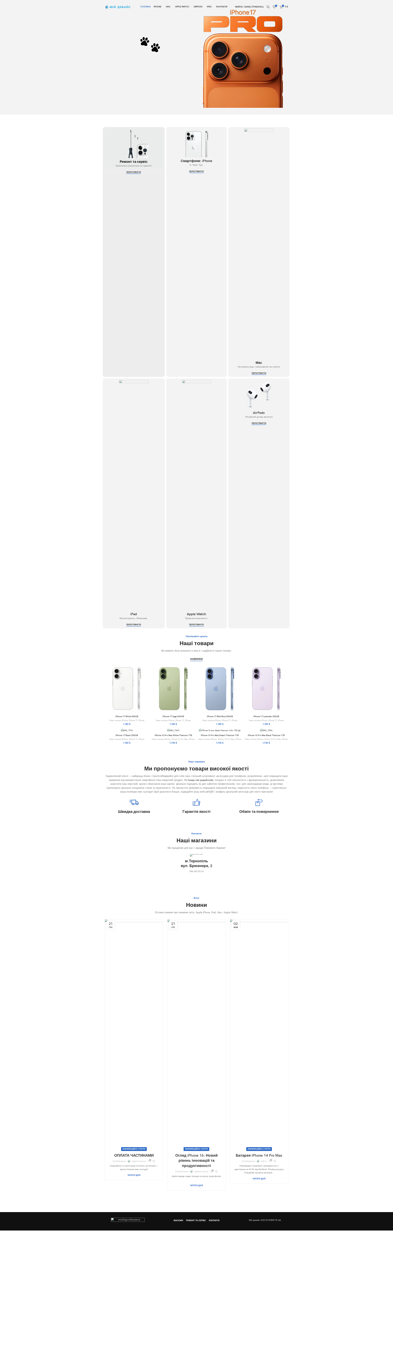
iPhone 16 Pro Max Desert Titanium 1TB (220, 735)
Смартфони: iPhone (196, 161)
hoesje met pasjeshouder (200, 780)
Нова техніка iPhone (118, 720)
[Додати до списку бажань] (146, 682)
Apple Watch (196, 614)
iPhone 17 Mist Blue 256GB (220, 716)
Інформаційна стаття (134, 1149)
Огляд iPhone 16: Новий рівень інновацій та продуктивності (196, 1160)
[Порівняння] (146, 668)
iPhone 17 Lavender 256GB (266, 716)
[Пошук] (268, 7)
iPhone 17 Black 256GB (126, 735)
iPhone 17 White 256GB (126, 716)
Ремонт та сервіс (134, 162)
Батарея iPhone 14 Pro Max (259, 1155)
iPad (133, 614)
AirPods (259, 413)
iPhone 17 (133, 720)
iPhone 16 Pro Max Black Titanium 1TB (266, 735)
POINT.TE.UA (274, 1220)
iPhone (141, 720)
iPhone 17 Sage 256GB (173, 716)
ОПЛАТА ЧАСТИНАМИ (134, 1155)
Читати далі (133, 1175)
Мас (259, 363)
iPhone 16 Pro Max (179, 739)
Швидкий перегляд (146, 675)
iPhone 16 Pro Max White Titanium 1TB (173, 735)
